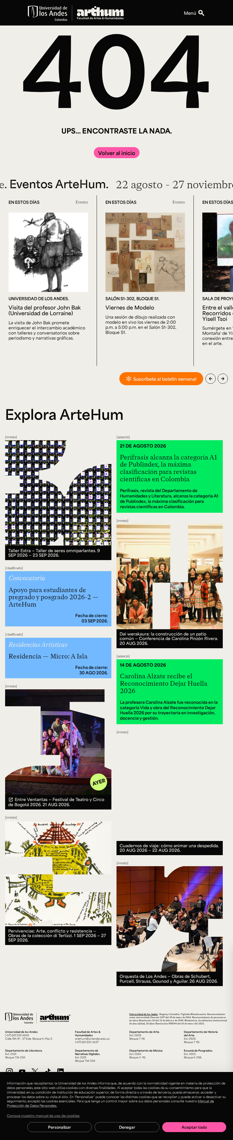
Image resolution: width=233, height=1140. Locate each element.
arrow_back (210, 379)
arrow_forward (222, 379)
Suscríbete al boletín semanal (164, 379)
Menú (190, 13)
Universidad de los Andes (143, 1014)
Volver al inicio (116, 152)
